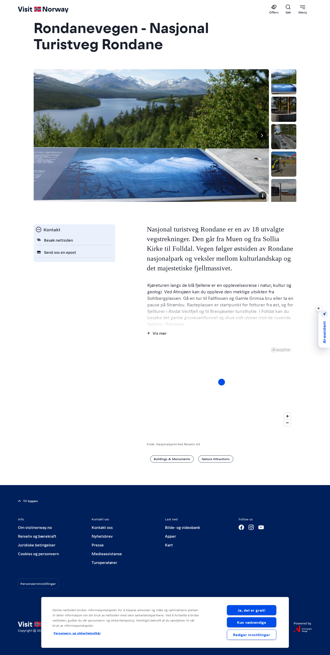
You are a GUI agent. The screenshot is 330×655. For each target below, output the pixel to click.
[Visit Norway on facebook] (241, 527)
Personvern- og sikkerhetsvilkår (77, 633)
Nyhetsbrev (102, 536)
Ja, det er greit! (251, 610)
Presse (98, 544)
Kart (169, 544)
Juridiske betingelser (36, 544)
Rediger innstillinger (251, 634)
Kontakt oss (102, 527)
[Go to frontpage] (50, 9)
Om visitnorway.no (35, 527)
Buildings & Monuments (172, 459)
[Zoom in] (287, 416)
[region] (221, 386)
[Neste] (262, 135)
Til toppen (30, 501)
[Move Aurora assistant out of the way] (318, 308)
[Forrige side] (41, 135)
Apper (170, 536)
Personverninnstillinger (38, 583)
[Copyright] (263, 196)
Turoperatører (104, 562)
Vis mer (160, 333)
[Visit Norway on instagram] (251, 527)
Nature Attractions (216, 459)
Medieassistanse (107, 553)
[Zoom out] (287, 422)
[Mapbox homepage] (281, 349)
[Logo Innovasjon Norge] (303, 629)
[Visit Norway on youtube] (261, 527)
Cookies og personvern (38, 553)
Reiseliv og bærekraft (37, 536)
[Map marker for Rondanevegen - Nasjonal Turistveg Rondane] (221, 382)
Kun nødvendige (251, 622)
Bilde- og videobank (182, 527)
